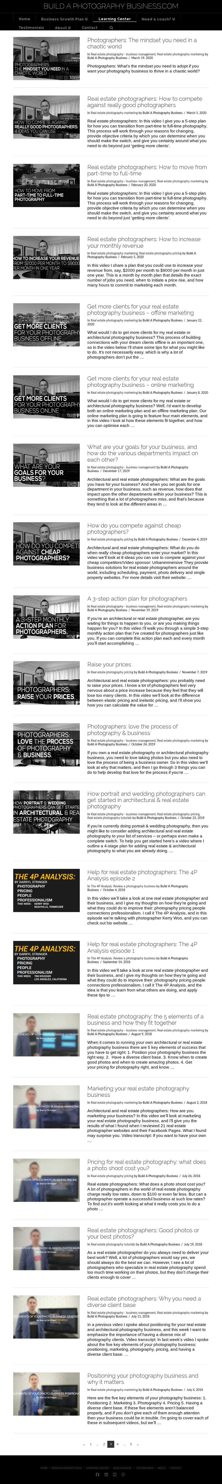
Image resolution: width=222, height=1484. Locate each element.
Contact (176, 1467)
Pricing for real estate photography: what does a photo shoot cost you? (146, 1164)
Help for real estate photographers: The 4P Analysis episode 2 (142, 875)
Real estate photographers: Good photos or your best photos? (143, 1233)
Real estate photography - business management (123, 54)
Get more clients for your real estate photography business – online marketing (140, 381)
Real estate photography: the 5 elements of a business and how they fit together (145, 1019)
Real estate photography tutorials (109, 818)
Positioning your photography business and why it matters (142, 1378)
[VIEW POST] (46, 58)
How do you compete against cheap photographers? (134, 528)
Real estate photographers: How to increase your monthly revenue (144, 242)
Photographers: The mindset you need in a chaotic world (142, 43)
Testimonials (144, 1467)
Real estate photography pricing (160, 253)
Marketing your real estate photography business (138, 1091)
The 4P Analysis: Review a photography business (123, 886)
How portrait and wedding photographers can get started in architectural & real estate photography (146, 800)
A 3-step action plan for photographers (137, 598)
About (162, 1467)
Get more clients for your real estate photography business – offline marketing (140, 309)
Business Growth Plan (67, 1467)
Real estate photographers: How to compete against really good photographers (144, 101)
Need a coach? (122, 1467)
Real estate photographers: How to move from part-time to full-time (147, 170)
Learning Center (97, 1467)
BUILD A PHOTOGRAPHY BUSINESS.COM (111, 6)
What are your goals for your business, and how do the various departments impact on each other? (142, 453)
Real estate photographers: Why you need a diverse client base (144, 1301)
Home (43, 1467)
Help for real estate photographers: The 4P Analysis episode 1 (142, 947)
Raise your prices (109, 664)
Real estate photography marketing (180, 54)
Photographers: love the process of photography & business (132, 729)
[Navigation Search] (111, 25)
